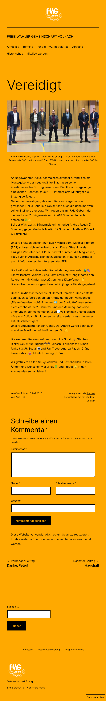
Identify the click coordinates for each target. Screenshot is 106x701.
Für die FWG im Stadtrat (52, 46)
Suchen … (13, 606)
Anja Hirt (20, 397)
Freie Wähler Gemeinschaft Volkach (40, 36)
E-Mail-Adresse (66, 483)
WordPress (38, 687)
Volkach (91, 400)
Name (15, 483)
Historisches (15, 53)
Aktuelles (13, 46)
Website (16, 500)
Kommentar (19, 449)
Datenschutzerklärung (20, 681)
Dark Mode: (93, 697)
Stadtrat (91, 393)
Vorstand (77, 46)
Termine (28, 46)
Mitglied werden (37, 53)
